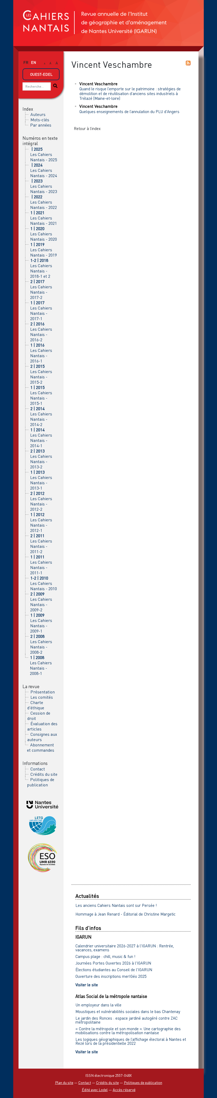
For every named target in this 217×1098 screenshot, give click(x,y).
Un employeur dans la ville (98, 1004)
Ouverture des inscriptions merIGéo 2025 (111, 976)
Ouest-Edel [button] (41, 74)
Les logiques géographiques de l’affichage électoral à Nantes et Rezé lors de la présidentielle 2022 (130, 1041)
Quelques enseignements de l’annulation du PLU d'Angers (129, 111)
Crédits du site (43, 774)
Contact (37, 769)
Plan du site (64, 1082)
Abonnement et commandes (40, 747)
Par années (40, 125)
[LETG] (42, 824)
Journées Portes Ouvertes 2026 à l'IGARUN (113, 963)
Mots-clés (39, 119)
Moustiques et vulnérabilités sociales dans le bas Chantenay (127, 1011)
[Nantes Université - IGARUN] (42, 804)
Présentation (42, 691)
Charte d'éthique (35, 705)
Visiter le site (86, 984)
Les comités (41, 697)
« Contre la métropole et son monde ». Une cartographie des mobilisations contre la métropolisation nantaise (128, 1030)
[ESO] (42, 857)
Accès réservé (124, 1089)
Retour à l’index (87, 128)
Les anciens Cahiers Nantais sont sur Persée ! (116, 905)
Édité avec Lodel (95, 1089)
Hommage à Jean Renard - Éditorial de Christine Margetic (125, 914)
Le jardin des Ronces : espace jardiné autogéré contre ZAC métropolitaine (126, 1020)
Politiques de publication (40, 782)
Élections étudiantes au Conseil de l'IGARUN (113, 969)
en (33, 62)
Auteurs (38, 114)
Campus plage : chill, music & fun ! (105, 956)
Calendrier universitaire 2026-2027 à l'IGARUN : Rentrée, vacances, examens (124, 947)
